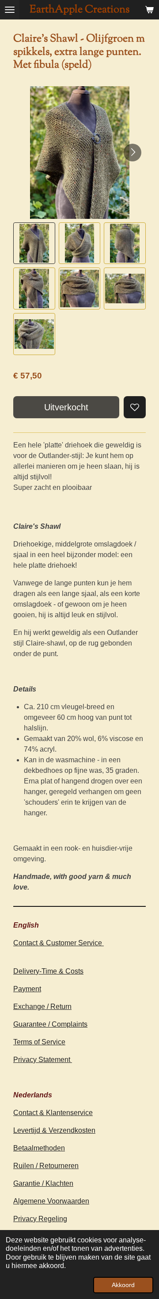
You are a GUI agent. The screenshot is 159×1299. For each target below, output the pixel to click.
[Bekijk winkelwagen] (149, 9)
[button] (34, 243)
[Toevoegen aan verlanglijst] (135, 407)
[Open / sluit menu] (9, 9)
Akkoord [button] (123, 1284)
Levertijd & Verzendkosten (54, 1130)
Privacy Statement (42, 1059)
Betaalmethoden (39, 1148)
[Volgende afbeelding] (132, 152)
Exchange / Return (42, 1006)
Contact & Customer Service (58, 943)
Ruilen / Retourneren (46, 1165)
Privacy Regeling (40, 1219)
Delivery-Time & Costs (48, 971)
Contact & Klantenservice (53, 1112)
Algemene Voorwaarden (51, 1201)
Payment (27, 989)
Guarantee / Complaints (50, 1024)
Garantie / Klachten (43, 1183)
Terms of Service (39, 1042)
